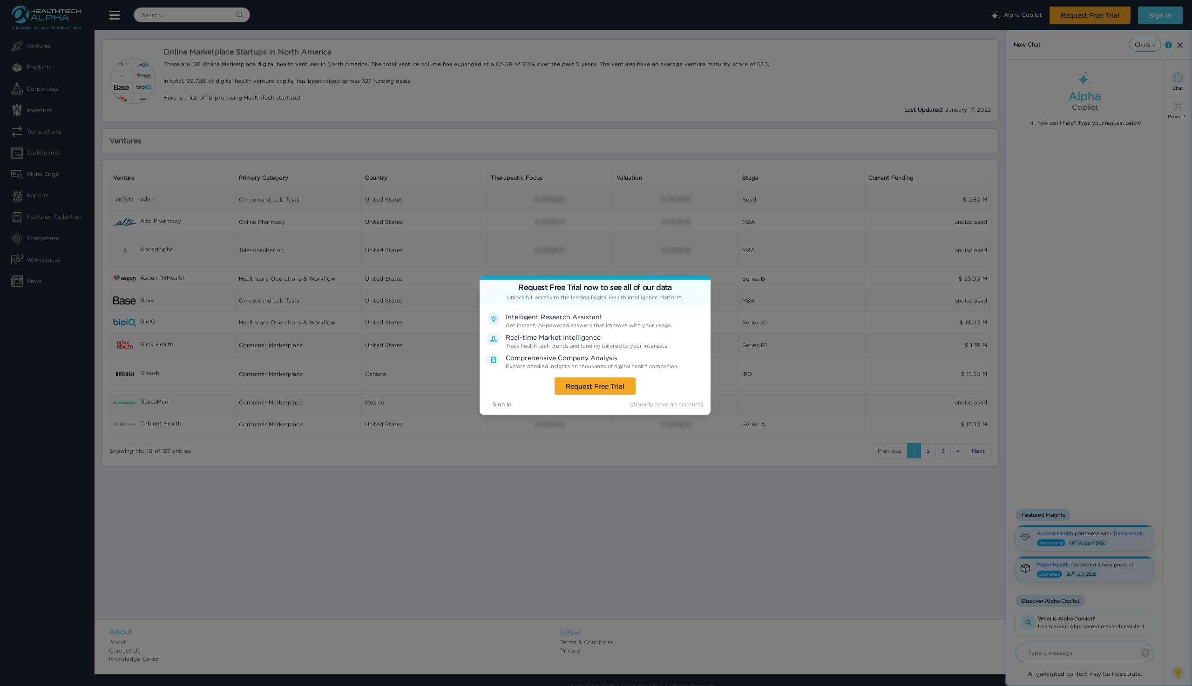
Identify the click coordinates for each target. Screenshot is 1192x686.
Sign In (502, 404)
